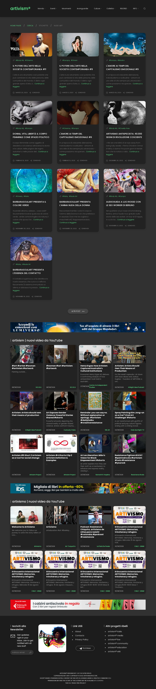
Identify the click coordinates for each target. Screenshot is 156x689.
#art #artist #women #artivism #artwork (23, 367)
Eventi (52, 8)
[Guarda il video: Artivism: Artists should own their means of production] (26, 401)
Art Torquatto (70, 546)
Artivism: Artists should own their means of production (26, 414)
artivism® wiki (114, 651)
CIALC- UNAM (139, 546)
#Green (74, 60)
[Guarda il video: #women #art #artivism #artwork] (61, 354)
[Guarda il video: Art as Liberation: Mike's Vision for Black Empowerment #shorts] (95, 443)
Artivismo (37, 546)
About (78, 631)
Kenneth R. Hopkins (103, 475)
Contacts (79, 635)
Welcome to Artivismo (23, 526)
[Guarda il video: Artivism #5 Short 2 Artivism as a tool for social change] (26, 443)
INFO (135, 8)
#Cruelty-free (124, 128)
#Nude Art (73, 196)
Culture (97, 8)
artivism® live (114, 639)
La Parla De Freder (103, 546)
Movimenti (66, 8)
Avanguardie (82, 8)
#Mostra (121, 60)
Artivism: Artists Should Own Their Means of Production (127, 368)
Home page (15, 25)
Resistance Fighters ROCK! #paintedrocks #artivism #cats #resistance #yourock (128, 459)
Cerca (30, 25)
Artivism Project (35, 475)
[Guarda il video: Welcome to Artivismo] (26, 515)
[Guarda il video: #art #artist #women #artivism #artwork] (26, 354)
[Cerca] (144, 8)
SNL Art (107, 430)
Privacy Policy (81, 639)
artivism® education (117, 647)
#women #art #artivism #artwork (59, 367)
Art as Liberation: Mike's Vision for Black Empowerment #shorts (92, 458)
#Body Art (20, 60)
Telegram (86, 648)
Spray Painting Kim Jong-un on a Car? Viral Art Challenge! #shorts (129, 415)
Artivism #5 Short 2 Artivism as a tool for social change (26, 456)
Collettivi (110, 8)
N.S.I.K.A (38, 387)
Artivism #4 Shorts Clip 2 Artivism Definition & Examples (59, 458)
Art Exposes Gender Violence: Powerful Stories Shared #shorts (59, 415)
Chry (78, 673)
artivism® (20, 8)
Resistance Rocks (137, 475)
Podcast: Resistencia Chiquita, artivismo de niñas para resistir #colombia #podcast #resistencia (92, 531)
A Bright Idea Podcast (136, 387)
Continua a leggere (67, 222)
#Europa (65, 60)
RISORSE (123, 8)
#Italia (26, 196)
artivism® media (115, 635)
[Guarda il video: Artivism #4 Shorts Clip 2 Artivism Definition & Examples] (61, 443)
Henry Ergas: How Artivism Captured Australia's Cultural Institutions (93, 368)
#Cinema (29, 60)
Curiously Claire (70, 430)
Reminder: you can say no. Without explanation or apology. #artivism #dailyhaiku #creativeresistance (93, 417)
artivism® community (118, 643)
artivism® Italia (115, 631)
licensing (99, 681)
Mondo (41, 8)
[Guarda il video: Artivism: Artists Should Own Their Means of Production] (129, 354)
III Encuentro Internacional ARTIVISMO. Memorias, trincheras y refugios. (128, 529)
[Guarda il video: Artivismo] (61, 515)
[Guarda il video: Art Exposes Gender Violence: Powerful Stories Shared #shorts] (61, 401)
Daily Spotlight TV (137, 430)
